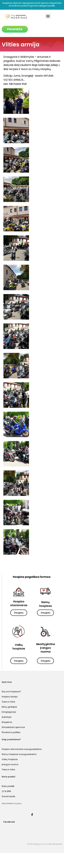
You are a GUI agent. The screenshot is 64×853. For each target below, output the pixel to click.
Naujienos (7, 722)
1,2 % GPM (6, 791)
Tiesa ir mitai (8, 701)
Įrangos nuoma (10, 764)
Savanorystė (8, 796)
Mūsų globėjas (9, 706)
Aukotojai (6, 717)
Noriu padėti (8, 786)
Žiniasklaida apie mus (13, 727)
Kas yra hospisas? (11, 691)
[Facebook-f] (32, 814)
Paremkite (14, 29)
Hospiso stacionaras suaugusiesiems (22, 749)
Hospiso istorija (10, 696)
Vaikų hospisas (10, 759)
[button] (48, 16)
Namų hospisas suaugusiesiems (19, 754)
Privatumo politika (11, 732)
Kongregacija (9, 711)
